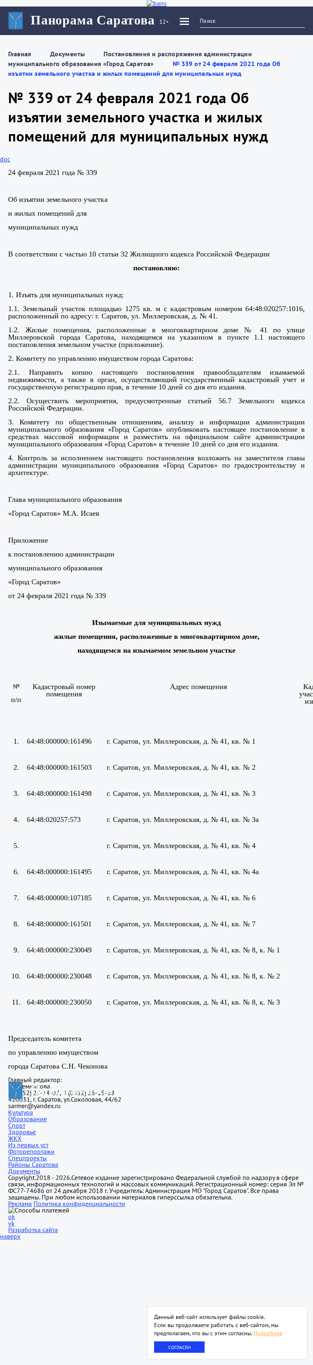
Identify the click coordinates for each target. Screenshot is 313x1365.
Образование (27, 1119)
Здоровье (22, 1132)
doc (5, 159)
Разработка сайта (33, 1230)
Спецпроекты (27, 1158)
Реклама (20, 1203)
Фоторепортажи (31, 1151)
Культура (20, 1112)
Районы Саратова (33, 1164)
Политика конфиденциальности (79, 1203)
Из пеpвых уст (28, 1145)
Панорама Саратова (93, 20)
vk (11, 1223)
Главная (19, 54)
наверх (10, 1236)
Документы (67, 54)
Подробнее (267, 1333)
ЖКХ (15, 1138)
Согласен (179, 1347)
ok (11, 1217)
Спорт (16, 1125)
